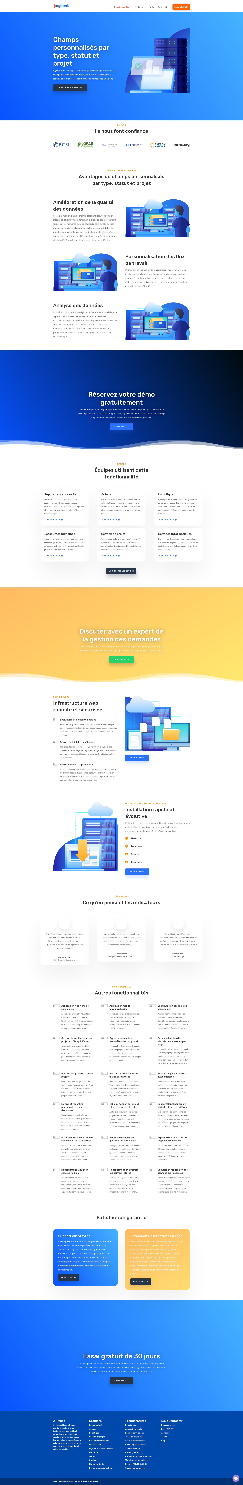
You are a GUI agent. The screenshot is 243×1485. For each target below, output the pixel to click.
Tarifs (151, 7)
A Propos (165, 1433)
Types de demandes (134, 1437)
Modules (139, 7)
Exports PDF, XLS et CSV (136, 1464)
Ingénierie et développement (101, 1448)
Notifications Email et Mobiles (138, 1456)
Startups (93, 1460)
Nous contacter (168, 1425)
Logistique (94, 1433)
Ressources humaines (99, 1441)
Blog (159, 7)
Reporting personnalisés (136, 1445)
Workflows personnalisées (136, 1460)
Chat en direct (121, 659)
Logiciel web (130, 1425)
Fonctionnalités (121, 7)
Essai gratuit (121, 427)
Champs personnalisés (135, 1468)
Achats (92, 1429)
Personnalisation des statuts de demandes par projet (172, 1041)
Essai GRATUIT (181, 7)
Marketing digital (97, 1464)
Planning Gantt (132, 1452)
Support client (95, 1425)
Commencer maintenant (70, 87)
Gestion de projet (97, 1437)
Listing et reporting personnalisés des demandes (72, 1107)
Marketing (93, 1452)
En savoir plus (52, 520)
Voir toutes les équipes (121, 571)
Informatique (95, 1445)
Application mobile (133, 1429)
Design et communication (100, 1468)
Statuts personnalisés (135, 1441)
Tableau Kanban (132, 1448)
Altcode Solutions (89, 1481)
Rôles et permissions (134, 1433)
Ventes (92, 1456)
